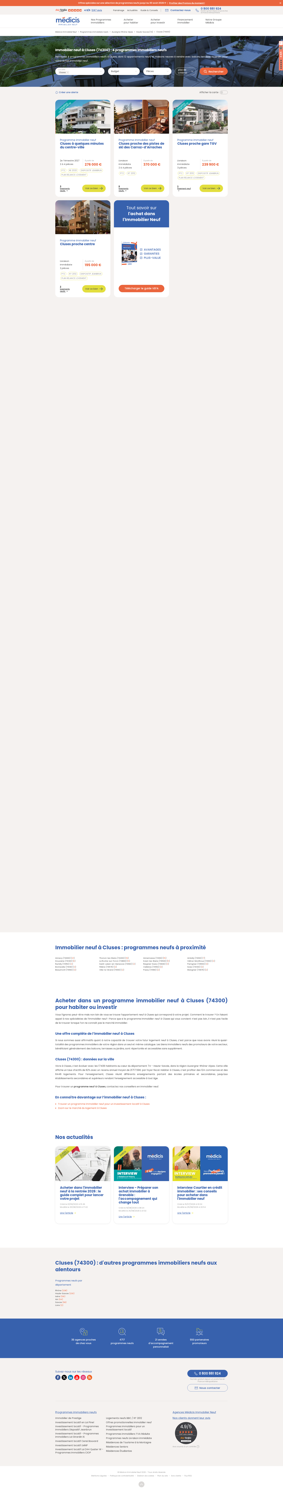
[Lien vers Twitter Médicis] (64, 1377)
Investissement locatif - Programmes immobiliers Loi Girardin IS (77, 1435)
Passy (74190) (149, 969)
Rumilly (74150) (62, 964)
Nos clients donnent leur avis (191, 1418)
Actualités (132, 10)
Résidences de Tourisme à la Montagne (128, 1442)
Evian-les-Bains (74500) (154, 961)
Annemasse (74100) (152, 958)
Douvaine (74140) (63, 961)
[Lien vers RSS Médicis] (89, 1377)
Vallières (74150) (151, 966)
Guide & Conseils (149, 10)
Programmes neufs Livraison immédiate (129, 1438)
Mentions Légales (99, 1475)
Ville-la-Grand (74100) (110, 969)
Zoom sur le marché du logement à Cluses (82, 1108)
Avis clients (176, 1475)
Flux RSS (188, 1475)
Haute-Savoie (64, 1293)
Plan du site (162, 1475)
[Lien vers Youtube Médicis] (76, 1377)
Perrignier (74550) (196, 964)
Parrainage (118, 10)
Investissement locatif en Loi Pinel (74, 1422)
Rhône (61, 1290)
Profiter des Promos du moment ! (187, 3)
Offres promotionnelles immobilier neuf (129, 1422)
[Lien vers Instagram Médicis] (83, 1377)
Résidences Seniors (117, 1446)
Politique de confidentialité (122, 1475)
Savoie (60, 1302)
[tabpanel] (83, 1185)
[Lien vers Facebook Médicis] (57, 1377)
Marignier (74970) (195, 969)
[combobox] (80, 71)
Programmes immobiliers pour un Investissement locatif (125, 1428)
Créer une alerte (68, 92)
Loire (59, 1305)
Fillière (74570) (106, 966)
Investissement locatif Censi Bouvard (76, 1441)
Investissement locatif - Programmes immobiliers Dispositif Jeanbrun (77, 1428)
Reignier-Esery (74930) (154, 964)
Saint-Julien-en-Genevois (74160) (115, 964)
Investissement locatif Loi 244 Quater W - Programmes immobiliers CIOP (79, 1451)
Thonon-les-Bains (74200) (112, 958)
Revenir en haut (141, 1484)
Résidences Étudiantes (119, 1451)
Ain (59, 1299)
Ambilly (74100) (194, 958)
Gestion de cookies (145, 1475)
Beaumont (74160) (64, 969)
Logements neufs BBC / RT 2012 (124, 1418)
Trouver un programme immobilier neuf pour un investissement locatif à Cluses (104, 1104)
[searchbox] (70, 72)
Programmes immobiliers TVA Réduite (128, 1434)
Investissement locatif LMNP (71, 1445)
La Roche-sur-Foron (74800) (113, 961)
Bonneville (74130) (64, 966)
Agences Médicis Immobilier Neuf (194, 1412)
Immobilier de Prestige (68, 1418)
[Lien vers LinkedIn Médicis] (70, 1377)
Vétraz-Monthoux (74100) (199, 961)
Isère (60, 1296)
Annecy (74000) (63, 958)
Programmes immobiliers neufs (76, 1412)
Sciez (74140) (193, 966)
